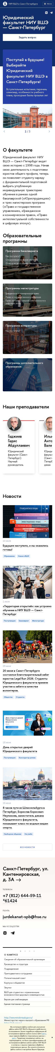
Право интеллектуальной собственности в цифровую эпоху (26, 302)
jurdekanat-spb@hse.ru (24, 917)
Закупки (7, 987)
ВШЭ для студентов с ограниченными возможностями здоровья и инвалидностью (24, 993)
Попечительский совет (15, 978)
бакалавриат (24, 621)
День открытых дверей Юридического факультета (20, 749)
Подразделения (11, 968)
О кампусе (11, 954)
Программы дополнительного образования (24, 364)
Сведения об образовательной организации (24, 959)
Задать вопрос (27, 37)
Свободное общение (12, 834)
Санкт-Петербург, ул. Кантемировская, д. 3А (25, 874)
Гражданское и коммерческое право (22, 293)
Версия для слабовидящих (16, 999)
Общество (8, 697)
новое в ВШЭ (23, 556)
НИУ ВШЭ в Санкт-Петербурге (23, 3)
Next (49, 131)
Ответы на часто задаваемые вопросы (23, 263)
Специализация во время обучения (22, 259)
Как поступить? (13, 256)
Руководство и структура (16, 964)
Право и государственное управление (23, 297)
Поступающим (10, 621)
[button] (20, 951)
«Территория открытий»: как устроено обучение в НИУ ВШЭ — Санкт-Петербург (27, 610)
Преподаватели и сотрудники (18, 973)
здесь (44, 1034)
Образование (9, 556)
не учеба (28, 834)
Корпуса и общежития (14, 982)
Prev (4, 131)
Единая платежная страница (17, 1004)
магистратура (38, 621)
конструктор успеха (27, 758)
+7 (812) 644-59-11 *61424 (22, 898)
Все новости (27, 847)
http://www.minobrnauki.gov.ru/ (18, 1017)
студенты (20, 697)
